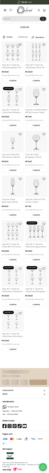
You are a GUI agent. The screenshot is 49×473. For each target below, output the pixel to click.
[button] (8, 37)
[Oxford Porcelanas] (24, 10)
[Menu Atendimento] (43, 467)
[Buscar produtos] (43, 19)
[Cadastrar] (42, 420)
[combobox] (24, 19)
